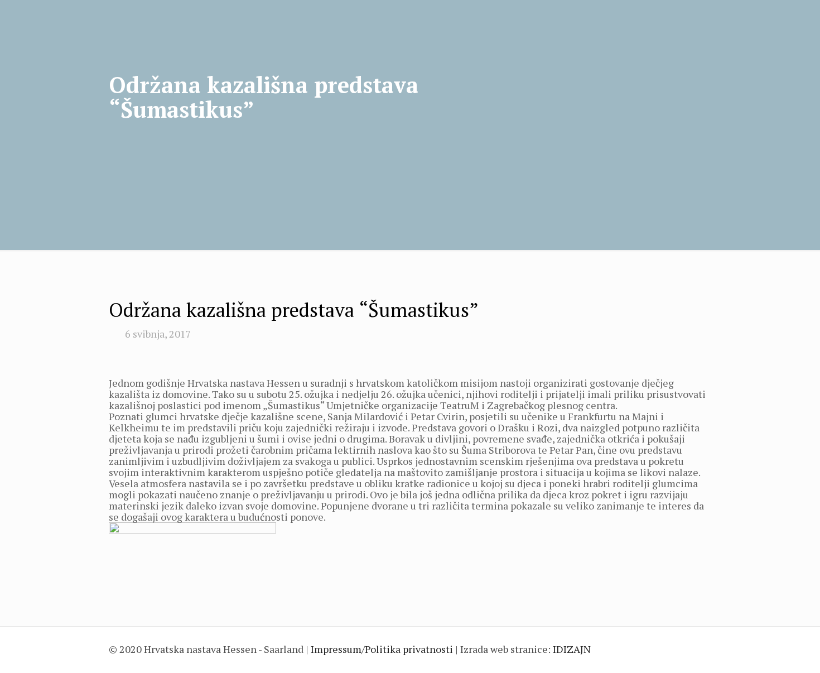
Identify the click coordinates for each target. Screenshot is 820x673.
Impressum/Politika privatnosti (382, 649)
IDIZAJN (572, 649)
